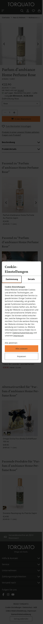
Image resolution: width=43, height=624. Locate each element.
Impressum (18, 335)
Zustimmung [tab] (12, 279)
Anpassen (21, 356)
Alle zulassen (21, 348)
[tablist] (21, 279)
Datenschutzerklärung (22, 332)
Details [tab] (31, 279)
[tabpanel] (21, 311)
